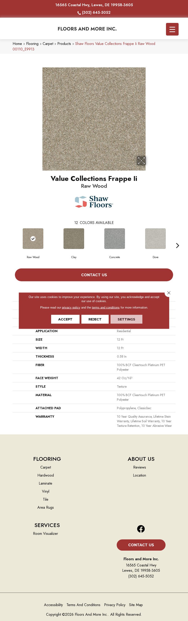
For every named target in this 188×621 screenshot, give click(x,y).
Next (177, 238)
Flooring (32, 43)
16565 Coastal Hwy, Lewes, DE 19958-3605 (94, 5)
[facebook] (141, 529)
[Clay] (73, 238)
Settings (126, 319)
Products (64, 43)
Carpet (48, 43)
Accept (65, 319)
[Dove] (155, 238)
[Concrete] (114, 238)
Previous (10, 238)
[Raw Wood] (33, 238)
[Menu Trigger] (172, 29)
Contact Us (94, 275)
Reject (95, 319)
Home (17, 43)
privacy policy (71, 307)
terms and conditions (106, 307)
